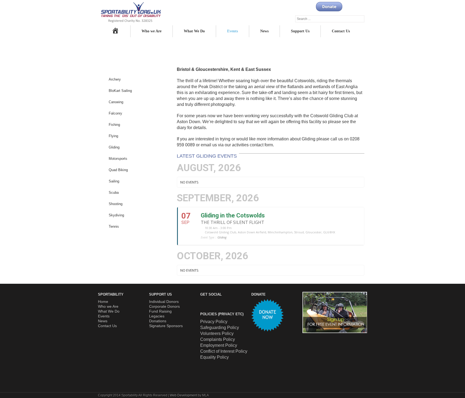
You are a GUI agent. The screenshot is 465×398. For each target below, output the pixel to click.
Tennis (114, 226)
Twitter (348, 7)
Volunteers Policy (217, 333)
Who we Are (151, 31)
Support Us (300, 31)
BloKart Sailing (120, 91)
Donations (157, 321)
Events (232, 31)
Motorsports (118, 159)
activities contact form (252, 145)
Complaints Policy (217, 339)
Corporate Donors (164, 306)
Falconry (115, 113)
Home (322, 51)
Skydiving (116, 215)
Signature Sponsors (166, 326)
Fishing (114, 125)
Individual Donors (164, 301)
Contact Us (341, 31)
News (264, 31)
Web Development (183, 395)
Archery (115, 79)
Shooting (115, 204)
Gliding (114, 147)
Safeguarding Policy (219, 327)
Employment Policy (218, 345)
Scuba (114, 193)
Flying (113, 136)
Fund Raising (160, 311)
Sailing (114, 181)
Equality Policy (214, 357)
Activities (338, 51)
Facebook (359, 7)
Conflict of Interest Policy (223, 351)
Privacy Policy (213, 321)
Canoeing (116, 102)
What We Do (194, 31)
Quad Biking (118, 170)
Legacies (156, 316)
